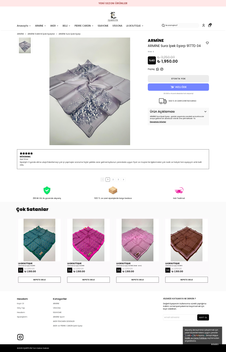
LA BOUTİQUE (133, 25)
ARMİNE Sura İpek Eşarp (70, 33)
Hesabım (21, 312)
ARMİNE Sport (59, 317)
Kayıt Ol (20, 303)
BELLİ (65, 25)
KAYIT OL (203, 317)
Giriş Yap (21, 308)
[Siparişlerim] (203, 25)
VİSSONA (117, 25)
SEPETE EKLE (39, 279)
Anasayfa (22, 25)
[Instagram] (20, 337)
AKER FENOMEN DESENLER (64, 321)
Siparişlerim (22, 317)
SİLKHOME (103, 25)
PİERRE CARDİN (83, 25)
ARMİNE (39, 25)
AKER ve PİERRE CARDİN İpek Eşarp (67, 325)
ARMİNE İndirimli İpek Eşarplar (41, 33)
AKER (53, 25)
